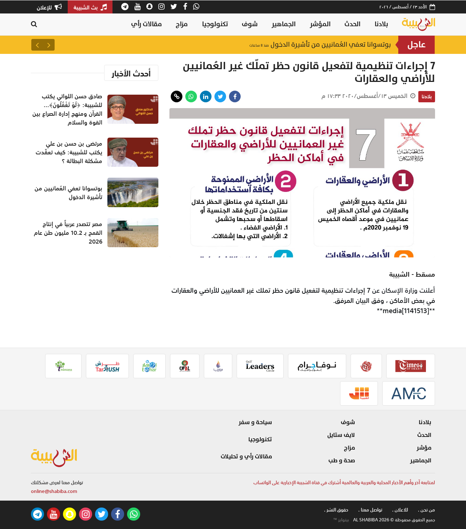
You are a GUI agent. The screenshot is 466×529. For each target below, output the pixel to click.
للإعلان (45, 7)
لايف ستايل (341, 435)
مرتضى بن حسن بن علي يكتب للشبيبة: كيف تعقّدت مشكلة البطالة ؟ (69, 152)
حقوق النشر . (336, 510)
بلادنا (381, 24)
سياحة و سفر (255, 422)
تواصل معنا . (370, 510)
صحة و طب (341, 460)
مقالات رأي (146, 24)
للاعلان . (400, 510)
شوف (250, 24)
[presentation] (49, 45)
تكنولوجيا (215, 24)
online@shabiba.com (54, 491)
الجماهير (284, 24)
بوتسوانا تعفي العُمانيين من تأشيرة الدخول (320, 44)
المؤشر (320, 24)
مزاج (182, 24)
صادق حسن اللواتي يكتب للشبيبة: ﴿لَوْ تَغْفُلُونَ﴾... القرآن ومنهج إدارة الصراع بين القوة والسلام (67, 109)
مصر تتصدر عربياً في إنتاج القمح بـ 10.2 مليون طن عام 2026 (68, 232)
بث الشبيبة (86, 7)
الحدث (352, 24)
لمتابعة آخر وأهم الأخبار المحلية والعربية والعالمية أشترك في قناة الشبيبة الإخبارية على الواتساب (344, 482)
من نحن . (426, 510)
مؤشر (423, 448)
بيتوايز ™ (341, 520)
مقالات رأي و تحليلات (246, 456)
